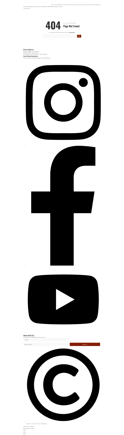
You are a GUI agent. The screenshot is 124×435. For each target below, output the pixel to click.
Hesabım (60, 6)
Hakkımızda (30, 6)
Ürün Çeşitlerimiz (37, 6)
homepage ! (72, 32)
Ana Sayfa (25, 6)
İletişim (56, 6)
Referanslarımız (51, 6)
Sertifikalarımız (44, 6)
